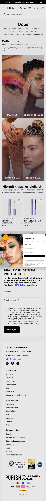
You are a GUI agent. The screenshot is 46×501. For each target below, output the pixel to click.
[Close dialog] (44, 235)
